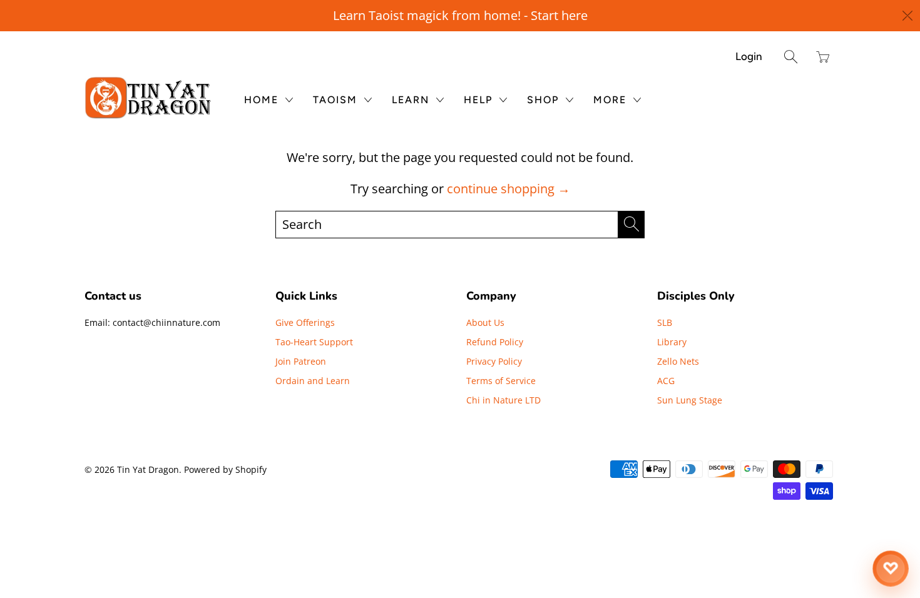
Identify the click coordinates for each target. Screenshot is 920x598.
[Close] (908, 15)
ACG (666, 381)
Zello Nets (678, 361)
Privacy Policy (494, 361)
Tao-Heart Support (314, 342)
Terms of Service (501, 381)
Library (672, 342)
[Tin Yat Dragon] (148, 97)
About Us (485, 322)
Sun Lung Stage (689, 400)
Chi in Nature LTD (503, 400)
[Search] (791, 56)
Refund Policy (494, 342)
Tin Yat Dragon (148, 469)
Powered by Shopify (225, 469)
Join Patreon (300, 361)
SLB (664, 322)
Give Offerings (305, 322)
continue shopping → (508, 188)
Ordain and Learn (312, 381)
